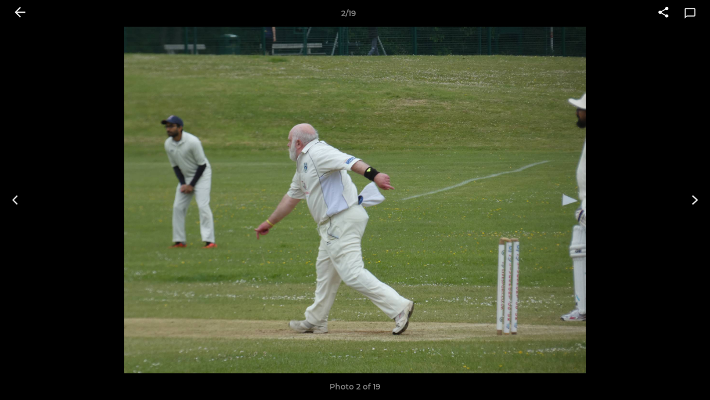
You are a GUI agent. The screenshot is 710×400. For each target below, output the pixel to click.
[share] (663, 13)
